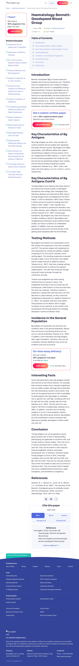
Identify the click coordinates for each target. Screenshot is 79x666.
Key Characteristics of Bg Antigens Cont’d (51, 49)
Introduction (40, 43)
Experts (35, 566)
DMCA (42, 612)
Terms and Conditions (13, 608)
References (39, 65)
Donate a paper (11, 602)
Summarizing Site (11, 576)
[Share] (56, 499)
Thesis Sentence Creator (13, 586)
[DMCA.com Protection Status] (9, 626)
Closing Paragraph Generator (15, 579)
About (59, 566)
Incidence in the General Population (49, 56)
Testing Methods (41, 52)
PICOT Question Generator (48, 579)
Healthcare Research (58, 28)
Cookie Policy (10, 615)
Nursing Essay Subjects (13, 599)
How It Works (10, 566)
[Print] (46, 499)
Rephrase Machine (12, 582)
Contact (70, 566)
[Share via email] (51, 499)
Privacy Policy (44, 608)
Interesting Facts (41, 59)
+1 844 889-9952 (67, 654)
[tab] (38, 515)
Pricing (23, 566)
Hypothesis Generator (47, 586)
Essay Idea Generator (47, 576)
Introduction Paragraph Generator (50, 589)
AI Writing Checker (12, 589)
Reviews (47, 566)
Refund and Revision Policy (14, 612)
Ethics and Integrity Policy (48, 615)
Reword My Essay (45, 582)
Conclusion (39, 62)
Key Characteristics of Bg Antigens (48, 46)
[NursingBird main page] (14, 3)
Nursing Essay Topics (47, 599)
